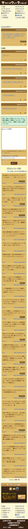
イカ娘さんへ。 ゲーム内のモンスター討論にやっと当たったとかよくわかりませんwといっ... (14, 471)
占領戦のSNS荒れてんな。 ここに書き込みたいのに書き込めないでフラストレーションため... (14, 346)
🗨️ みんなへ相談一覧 (14, 479)
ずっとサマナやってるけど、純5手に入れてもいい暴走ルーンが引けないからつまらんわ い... (14, 301)
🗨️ (4, 17)
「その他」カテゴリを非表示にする (18, 171)
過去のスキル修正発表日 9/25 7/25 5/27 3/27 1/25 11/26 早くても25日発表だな (14, 211)
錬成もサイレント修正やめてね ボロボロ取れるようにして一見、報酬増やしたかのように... (14, 222)
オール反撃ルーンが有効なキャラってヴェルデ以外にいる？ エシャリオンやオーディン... (14, 312)
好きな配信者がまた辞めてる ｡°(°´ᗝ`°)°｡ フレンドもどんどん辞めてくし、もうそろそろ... (14, 233)
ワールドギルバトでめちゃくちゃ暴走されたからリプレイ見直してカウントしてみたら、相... (14, 403)
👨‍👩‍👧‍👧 (5, 13)
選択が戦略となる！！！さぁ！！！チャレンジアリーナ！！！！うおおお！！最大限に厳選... (14, 459)
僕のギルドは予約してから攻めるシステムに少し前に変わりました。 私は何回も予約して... (14, 335)
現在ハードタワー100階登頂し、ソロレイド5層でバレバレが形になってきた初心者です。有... (14, 279)
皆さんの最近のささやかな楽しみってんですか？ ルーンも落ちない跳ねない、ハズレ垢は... (14, 267)
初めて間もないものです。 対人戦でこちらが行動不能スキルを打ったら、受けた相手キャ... (14, 414)
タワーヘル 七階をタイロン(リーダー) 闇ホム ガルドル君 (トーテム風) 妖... (14, 200)
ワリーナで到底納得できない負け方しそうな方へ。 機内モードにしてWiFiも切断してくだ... (14, 448)
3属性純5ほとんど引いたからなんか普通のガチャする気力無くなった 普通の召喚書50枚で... (14, 437)
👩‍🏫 (20, 13)
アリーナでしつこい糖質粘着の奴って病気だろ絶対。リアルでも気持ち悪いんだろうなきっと (14, 426)
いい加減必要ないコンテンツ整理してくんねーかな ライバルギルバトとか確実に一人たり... (14, 290)
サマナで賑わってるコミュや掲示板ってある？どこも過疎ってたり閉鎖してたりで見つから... (14, 324)
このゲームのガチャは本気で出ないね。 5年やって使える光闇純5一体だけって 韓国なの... (14, 380)
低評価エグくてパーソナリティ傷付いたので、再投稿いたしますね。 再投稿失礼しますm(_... (14, 358)
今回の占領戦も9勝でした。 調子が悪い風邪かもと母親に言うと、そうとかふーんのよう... (14, 369)
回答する (14, 163)
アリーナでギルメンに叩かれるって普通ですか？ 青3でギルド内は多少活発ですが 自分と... (14, 188)
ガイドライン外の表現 (6, 151)
